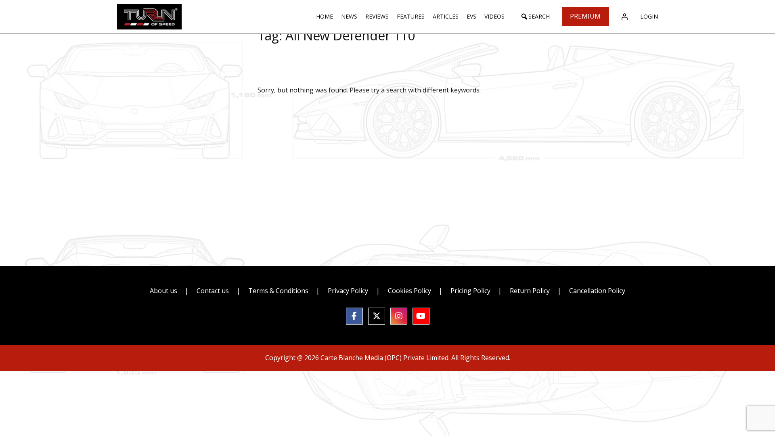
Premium (585, 16)
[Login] (624, 16)
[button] (535, 16)
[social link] (354, 316)
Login (649, 16)
